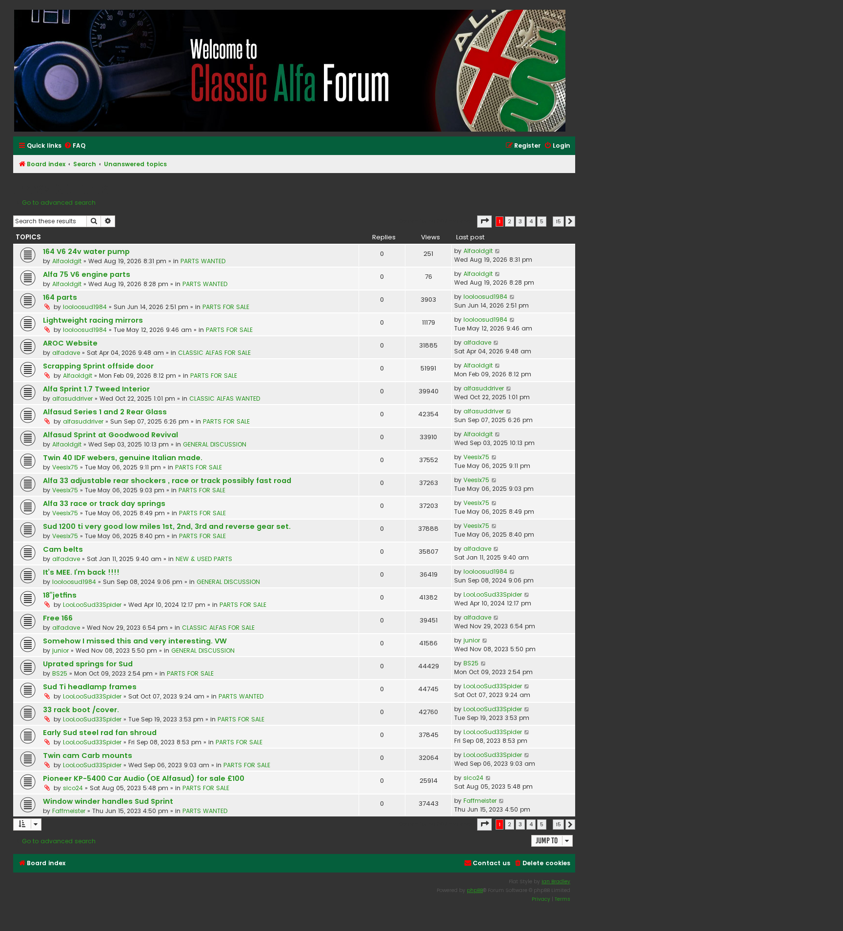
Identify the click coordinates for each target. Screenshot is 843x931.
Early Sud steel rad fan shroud (100, 732)
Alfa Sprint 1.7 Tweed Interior (96, 389)
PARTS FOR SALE (225, 307)
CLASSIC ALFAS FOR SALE (214, 353)
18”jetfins (60, 595)
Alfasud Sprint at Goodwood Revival (110, 435)
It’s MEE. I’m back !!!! (81, 572)
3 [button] (520, 221)
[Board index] (290, 71)
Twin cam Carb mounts (87, 755)
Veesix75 (65, 467)
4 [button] (531, 221)
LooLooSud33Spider (92, 605)
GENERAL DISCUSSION (214, 444)
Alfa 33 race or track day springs (104, 503)
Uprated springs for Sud (88, 664)
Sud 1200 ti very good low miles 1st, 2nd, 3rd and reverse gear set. (167, 526)
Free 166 (58, 618)
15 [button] (558, 221)
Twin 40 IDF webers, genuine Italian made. (122, 458)
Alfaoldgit (66, 261)
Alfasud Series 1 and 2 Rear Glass (105, 412)
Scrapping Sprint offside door (98, 366)
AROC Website (70, 343)
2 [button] (509, 221)
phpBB (475, 890)
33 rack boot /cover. (81, 710)
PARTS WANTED (203, 261)
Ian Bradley (556, 881)
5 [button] (541, 221)
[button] (484, 221)
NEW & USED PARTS (204, 559)
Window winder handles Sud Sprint (108, 801)
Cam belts (63, 549)
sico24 (73, 788)
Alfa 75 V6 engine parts (86, 274)
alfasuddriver (72, 398)
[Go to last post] (498, 251)
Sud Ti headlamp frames (90, 687)
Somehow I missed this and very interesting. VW (135, 641)
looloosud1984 (85, 307)
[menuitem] (74, 146)
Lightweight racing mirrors (93, 320)
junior (60, 650)
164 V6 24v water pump (86, 251)
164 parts (60, 297)
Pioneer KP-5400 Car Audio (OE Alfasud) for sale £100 (143, 778)
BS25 (59, 673)
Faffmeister (68, 811)
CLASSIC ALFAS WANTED (224, 398)
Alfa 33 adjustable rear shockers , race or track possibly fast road (167, 480)
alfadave (66, 353)
